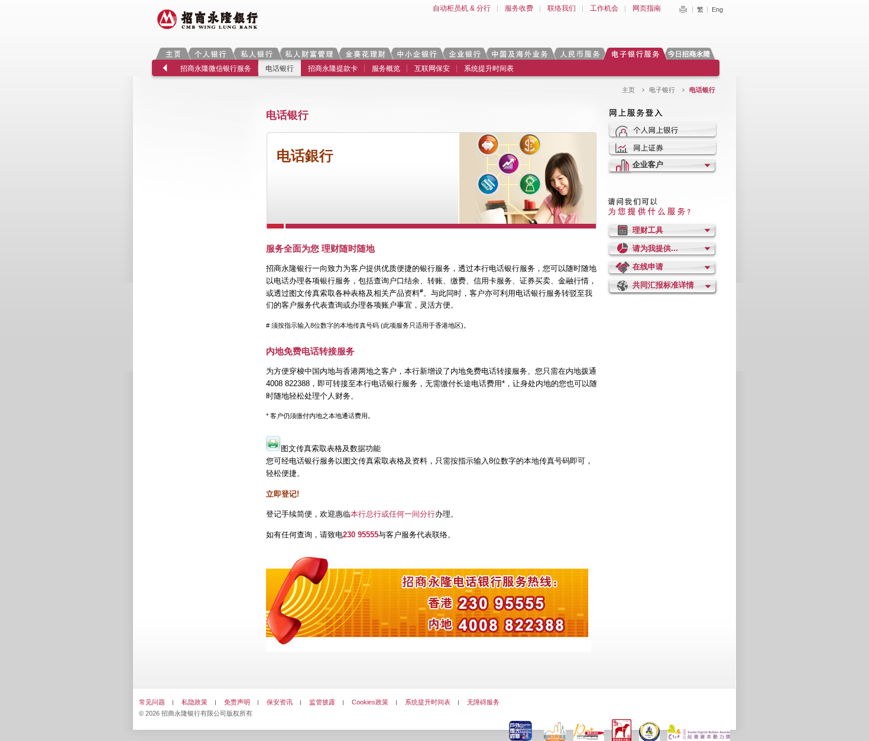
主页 (173, 53)
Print (683, 9)
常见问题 (152, 702)
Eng (717, 9)
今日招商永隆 (691, 53)
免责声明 (237, 702)
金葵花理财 (365, 53)
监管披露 (322, 702)
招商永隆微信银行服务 (215, 68)
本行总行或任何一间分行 (393, 514)
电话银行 (279, 68)
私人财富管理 (309, 53)
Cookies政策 (370, 702)
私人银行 (257, 53)
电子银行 (634, 53)
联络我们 (561, 8)
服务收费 (519, 8)
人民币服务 (579, 53)
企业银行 (464, 53)
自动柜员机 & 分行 (462, 8)
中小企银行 (417, 53)
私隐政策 (194, 702)
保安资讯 (280, 702)
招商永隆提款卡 (333, 68)
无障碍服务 (483, 702)
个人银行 (210, 53)
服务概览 (386, 68)
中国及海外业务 (519, 53)
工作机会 (604, 8)
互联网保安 (432, 68)
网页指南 (647, 8)
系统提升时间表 (489, 68)
